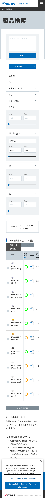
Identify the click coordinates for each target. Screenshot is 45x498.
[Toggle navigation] (41, 3)
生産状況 (12, 75)
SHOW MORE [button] (22, 408)
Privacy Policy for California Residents (22, 478)
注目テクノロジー (16, 88)
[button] (13, 249)
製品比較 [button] (13, 245)
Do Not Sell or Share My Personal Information (22, 485)
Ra (10, 165)
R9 (10, 193)
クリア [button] (27, 245)
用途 (10, 94)
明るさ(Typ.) (14, 133)
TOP (2, 9)
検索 (21, 55)
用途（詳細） (14, 100)
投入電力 (12, 107)
